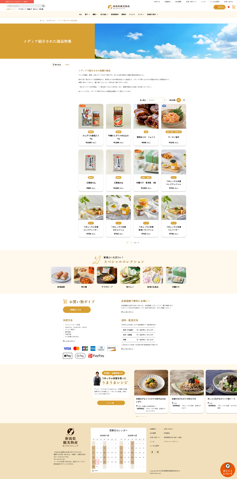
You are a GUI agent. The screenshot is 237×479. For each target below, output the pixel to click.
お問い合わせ (228, 1)
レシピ (203, 1)
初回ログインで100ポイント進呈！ (17, 1)
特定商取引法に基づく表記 (173, 437)
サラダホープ (22, 9)
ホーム (42, 20)
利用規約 (167, 433)
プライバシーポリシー (171, 441)
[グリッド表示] (178, 100)
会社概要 (178, 1)
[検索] (43, 6)
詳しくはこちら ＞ (127, 312)
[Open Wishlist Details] (229, 7)
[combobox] (26, 6)
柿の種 (41, 9)
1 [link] (127, 242)
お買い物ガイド (191, 1)
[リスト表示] (184, 100)
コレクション (51, 20)
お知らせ (157, 1)
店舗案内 (168, 1)
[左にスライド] (135, 416)
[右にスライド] (146, 416)
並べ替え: (143, 100)
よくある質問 (214, 1)
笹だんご (35, 9)
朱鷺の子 (29, 9)
